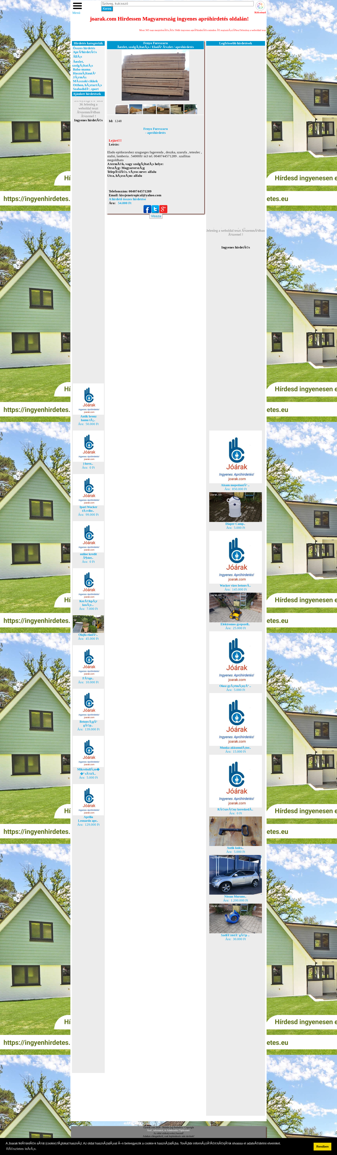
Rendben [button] (322, 1146)
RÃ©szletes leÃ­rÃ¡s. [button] (21, 1149)
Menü (76, 13)
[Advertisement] (88, 192)
